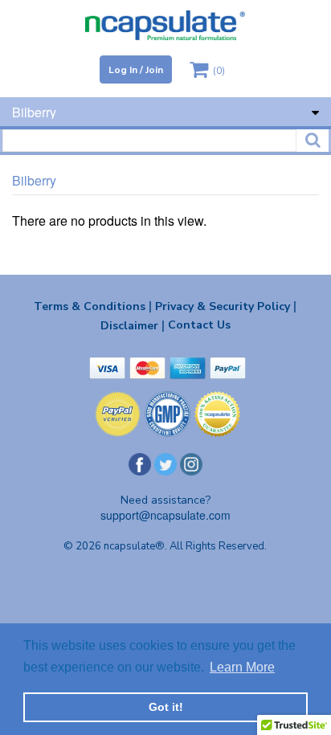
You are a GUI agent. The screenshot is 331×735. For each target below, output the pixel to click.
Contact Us (199, 325)
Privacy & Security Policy (225, 306)
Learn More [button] (242, 667)
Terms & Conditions (93, 306)
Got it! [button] (166, 706)
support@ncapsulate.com (165, 515)
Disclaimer (132, 325)
